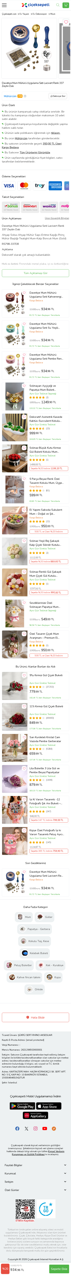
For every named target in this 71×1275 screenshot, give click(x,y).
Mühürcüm (10, 96)
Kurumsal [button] (10, 1173)
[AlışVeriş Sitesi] (65, 5)
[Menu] (4, 5)
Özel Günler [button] (12, 1190)
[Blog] (53, 1128)
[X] (26, 1128)
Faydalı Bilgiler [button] (13, 1165)
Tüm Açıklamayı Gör (36, 273)
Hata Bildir (37, 1018)
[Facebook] (17, 1128)
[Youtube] (44, 1128)
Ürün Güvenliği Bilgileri (57, 218)
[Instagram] (35, 1128)
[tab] (35, 1165)
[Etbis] (25, 1210)
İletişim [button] (9, 1182)
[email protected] (35, 1040)
